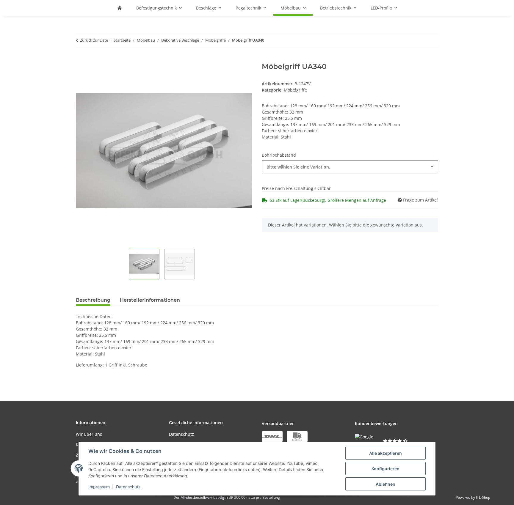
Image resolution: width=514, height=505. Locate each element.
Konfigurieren (385, 468)
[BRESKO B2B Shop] (119, 8)
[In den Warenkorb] (80, 59)
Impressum (99, 486)
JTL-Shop (483, 497)
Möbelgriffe (295, 90)
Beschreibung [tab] (93, 300)
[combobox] (350, 167)
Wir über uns (89, 434)
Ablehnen (385, 484)
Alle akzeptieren (385, 453)
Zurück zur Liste (94, 40)
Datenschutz (128, 486)
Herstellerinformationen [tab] (150, 300)
